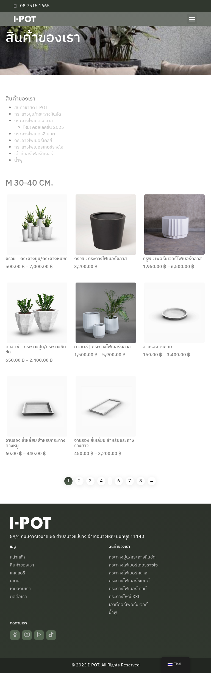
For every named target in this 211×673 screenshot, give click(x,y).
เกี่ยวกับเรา (20, 589)
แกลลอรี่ (17, 573)
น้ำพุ (18, 160)
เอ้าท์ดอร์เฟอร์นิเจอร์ (33, 154)
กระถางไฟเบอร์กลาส (33, 121)
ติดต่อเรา (18, 597)
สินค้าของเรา (22, 565)
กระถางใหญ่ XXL (124, 597)
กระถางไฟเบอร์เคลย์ (33, 140)
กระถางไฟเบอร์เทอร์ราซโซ (38, 147)
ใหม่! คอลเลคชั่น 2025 (43, 127)
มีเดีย (15, 581)
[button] (192, 19)
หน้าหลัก (17, 557)
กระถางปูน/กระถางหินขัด (37, 114)
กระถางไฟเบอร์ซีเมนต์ (34, 134)
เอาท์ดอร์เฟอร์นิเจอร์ (128, 604)
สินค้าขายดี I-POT (31, 107)
